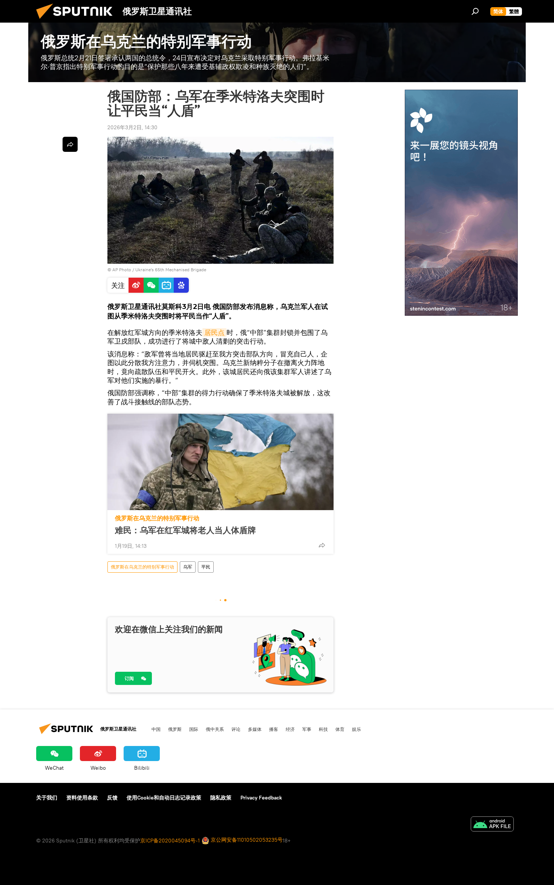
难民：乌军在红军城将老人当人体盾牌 (185, 530)
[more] (321, 545)
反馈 (112, 797)
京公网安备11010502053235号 (246, 839)
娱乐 (356, 729)
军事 (306, 729)
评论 (235, 729)
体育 (339, 729)
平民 (205, 567)
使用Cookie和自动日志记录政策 (164, 797)
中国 (156, 729)
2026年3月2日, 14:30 (132, 127)
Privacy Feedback (261, 797)
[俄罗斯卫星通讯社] (77, 20)
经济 (290, 729)
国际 (193, 729)
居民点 (214, 332)
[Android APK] (492, 824)
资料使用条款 (82, 797)
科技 (323, 729)
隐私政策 (220, 797)
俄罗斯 (175, 729)
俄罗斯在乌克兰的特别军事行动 (157, 518)
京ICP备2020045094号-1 (170, 840)
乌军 (187, 567)
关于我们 (46, 797)
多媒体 (255, 729)
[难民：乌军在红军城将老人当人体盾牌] (220, 462)
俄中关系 (215, 729)
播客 (273, 729)
